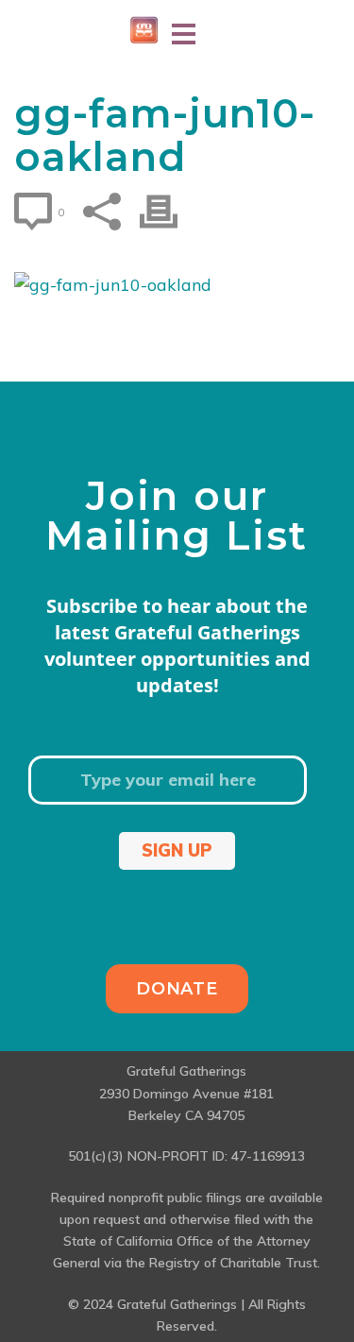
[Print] (168, 211)
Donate (177, 988)
